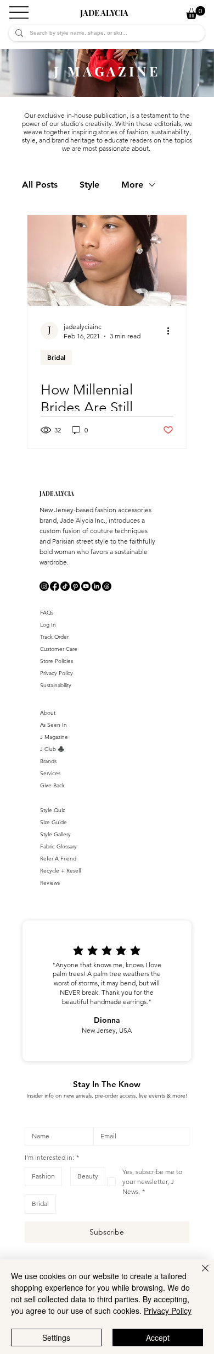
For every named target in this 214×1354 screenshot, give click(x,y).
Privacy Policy (56, 673)
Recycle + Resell (60, 870)
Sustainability (55, 685)
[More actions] (171, 330)
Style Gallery (55, 834)
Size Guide (53, 822)
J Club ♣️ (52, 749)
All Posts (40, 184)
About (47, 712)
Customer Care (58, 649)
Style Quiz (52, 810)
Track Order (54, 636)
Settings (56, 1337)
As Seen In (53, 724)
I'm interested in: (52, 1157)
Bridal (56, 357)
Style (89, 184)
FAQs (46, 612)
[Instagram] (44, 586)
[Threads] (106, 586)
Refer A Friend (58, 858)
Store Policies (56, 661)
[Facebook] (54, 586)
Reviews (50, 882)
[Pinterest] (75, 586)
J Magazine (54, 737)
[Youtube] (86, 586)
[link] (195, 12)
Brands (48, 761)
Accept (158, 1337)
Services (50, 773)
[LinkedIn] (96, 586)
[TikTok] (65, 586)
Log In (48, 624)
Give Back (52, 785)
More (132, 184)
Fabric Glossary (58, 846)
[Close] (198, 1275)
